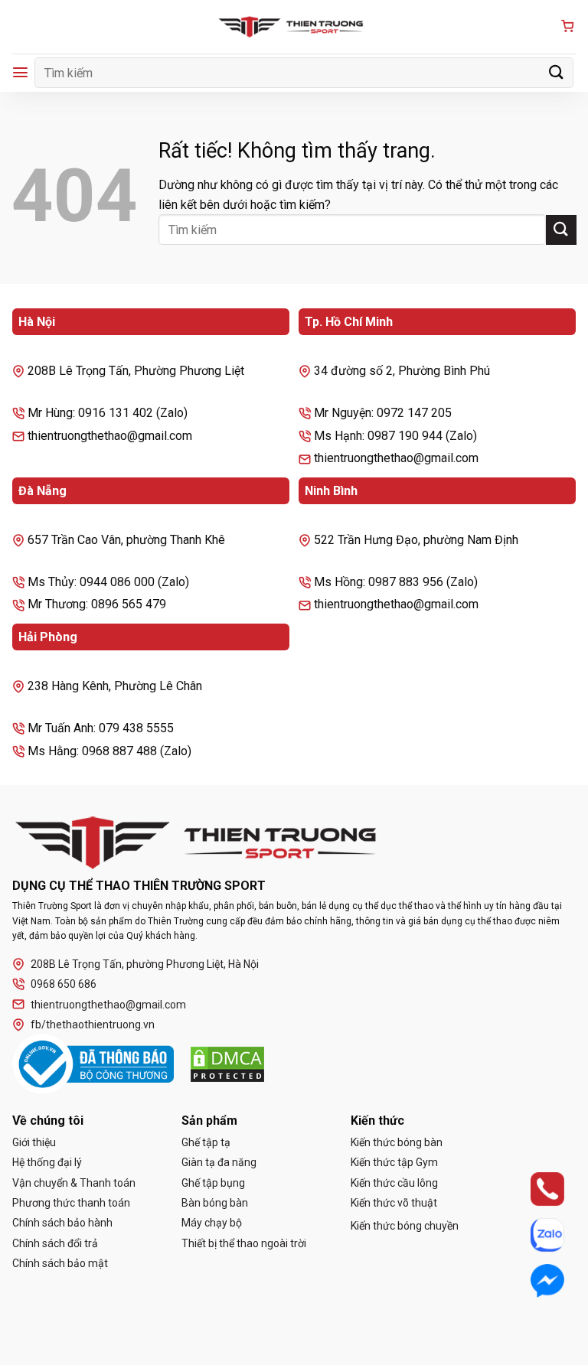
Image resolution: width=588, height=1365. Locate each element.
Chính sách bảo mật (60, 1263)
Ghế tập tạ (205, 1142)
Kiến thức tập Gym (394, 1162)
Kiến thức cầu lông (394, 1183)
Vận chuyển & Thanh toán (74, 1183)
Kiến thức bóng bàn (397, 1142)
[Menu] (20, 72)
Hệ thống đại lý (47, 1162)
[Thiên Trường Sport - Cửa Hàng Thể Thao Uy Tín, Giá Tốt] (294, 26)
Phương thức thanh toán (71, 1203)
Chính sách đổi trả (55, 1243)
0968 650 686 (63, 984)
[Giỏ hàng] (567, 27)
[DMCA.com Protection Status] (227, 1064)
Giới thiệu (34, 1142)
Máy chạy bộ (211, 1223)
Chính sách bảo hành (62, 1223)
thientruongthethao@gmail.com (108, 1005)
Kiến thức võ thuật (394, 1203)
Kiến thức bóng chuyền (405, 1226)
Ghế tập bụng (213, 1183)
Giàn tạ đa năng (218, 1162)
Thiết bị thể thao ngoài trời (243, 1243)
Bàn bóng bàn (214, 1203)
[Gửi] (556, 72)
